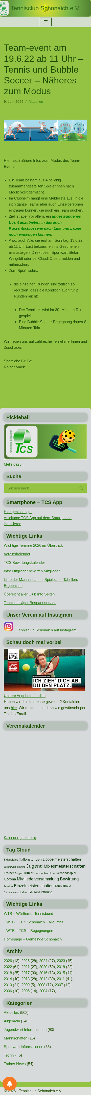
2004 (43, 991)
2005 (25, 991)
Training (21, 867)
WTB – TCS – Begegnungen (29, 930)
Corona (10, 879)
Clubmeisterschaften (16, 892)
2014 (8, 979)
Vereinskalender (17, 554)
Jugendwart (10, 867)
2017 (25, 973)
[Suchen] (81, 488)
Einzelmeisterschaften (34, 886)
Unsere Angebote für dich (25, 695)
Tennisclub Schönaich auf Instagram (47, 630)
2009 (25, 985)
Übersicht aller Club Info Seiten (29, 594)
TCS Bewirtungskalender (24, 562)
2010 (8, 985)
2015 (61, 973)
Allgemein (12, 1021)
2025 (25, 961)
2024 (43, 961)
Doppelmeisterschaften (62, 859)
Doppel (18, 873)
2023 (61, 961)
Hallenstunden (30, 859)
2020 (43, 967)
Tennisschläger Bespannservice (30, 603)
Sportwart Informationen (23, 1046)
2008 (41, 985)
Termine (8, 886)
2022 (8, 967)
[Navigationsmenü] (46, 22)
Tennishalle (63, 886)
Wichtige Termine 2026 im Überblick (33, 545)
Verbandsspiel (66, 873)
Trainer (9, 873)
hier (14, 708)
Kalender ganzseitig (20, 837)
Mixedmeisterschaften (64, 866)
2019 (61, 967)
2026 (8, 961)
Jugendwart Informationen (25, 1029)
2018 (8, 973)
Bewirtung (69, 879)
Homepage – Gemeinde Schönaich (33, 939)
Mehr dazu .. (14, 464)
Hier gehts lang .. (18, 512)
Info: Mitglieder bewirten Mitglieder (32, 571)
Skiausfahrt (11, 859)
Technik (10, 1055)
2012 (43, 979)
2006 (8, 991)
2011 (61, 979)
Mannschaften (15, 1038)
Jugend (34, 866)
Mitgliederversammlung (38, 879)
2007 (59, 985)
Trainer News (15, 1064)
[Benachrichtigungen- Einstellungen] (10, 1084)
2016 (43, 973)
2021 (25, 967)
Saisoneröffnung (40, 892)
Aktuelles (36, 102)
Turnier (28, 873)
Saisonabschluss (44, 873)
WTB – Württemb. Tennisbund (28, 913)
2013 (25, 979)
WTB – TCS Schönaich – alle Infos (34, 922)
